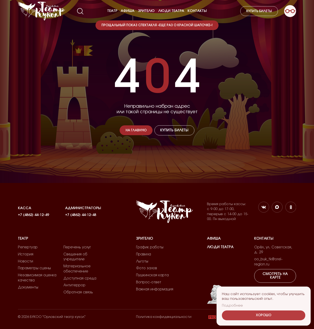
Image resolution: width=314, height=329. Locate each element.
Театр (112, 11)
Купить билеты (259, 11)
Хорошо (263, 315)
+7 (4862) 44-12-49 (33, 215)
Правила (143, 254)
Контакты (197, 11)
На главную (136, 130)
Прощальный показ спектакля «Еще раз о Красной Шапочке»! (157, 25)
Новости (25, 261)
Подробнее (232, 305)
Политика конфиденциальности (163, 317)
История (25, 254)
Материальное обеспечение (77, 269)
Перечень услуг (77, 247)
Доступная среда (79, 278)
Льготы (142, 261)
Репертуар (28, 247)
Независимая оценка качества (37, 278)
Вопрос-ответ (148, 282)
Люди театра (171, 11)
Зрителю (146, 11)
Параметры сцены (34, 268)
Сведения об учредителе (75, 257)
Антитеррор (74, 285)
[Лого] (41, 11)
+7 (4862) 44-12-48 (80, 215)
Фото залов (146, 268)
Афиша (127, 11)
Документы (28, 287)
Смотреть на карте (275, 275)
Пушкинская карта (152, 275)
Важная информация (154, 289)
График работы (149, 247)
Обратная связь (78, 292)
